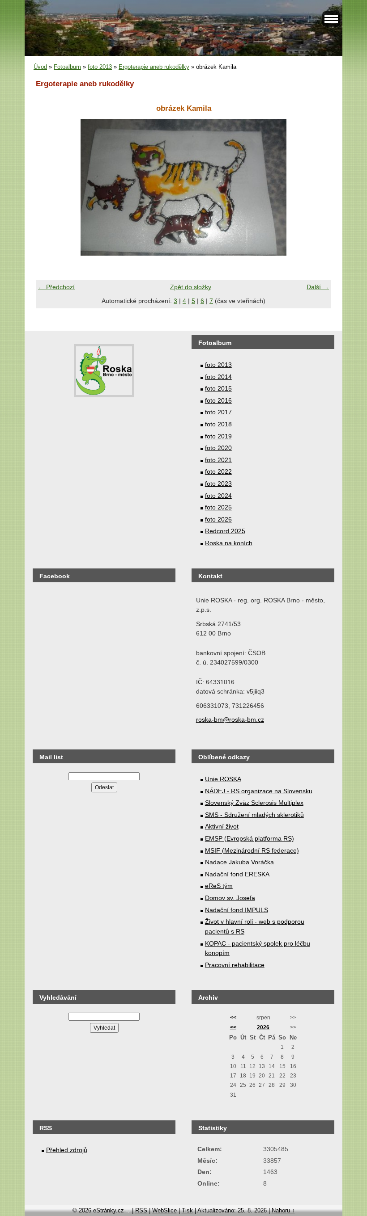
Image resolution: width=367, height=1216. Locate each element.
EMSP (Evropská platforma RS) (249, 838)
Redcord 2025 (225, 530)
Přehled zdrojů (66, 1149)
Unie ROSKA (223, 779)
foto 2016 (218, 400)
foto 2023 (218, 483)
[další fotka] (317, 187)
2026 (263, 1027)
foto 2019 (218, 436)
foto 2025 (218, 507)
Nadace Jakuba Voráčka (239, 862)
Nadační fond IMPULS (236, 909)
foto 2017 (218, 412)
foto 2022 (218, 471)
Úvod (40, 66)
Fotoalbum (67, 66)
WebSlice (164, 1210)
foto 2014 (218, 376)
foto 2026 (218, 519)
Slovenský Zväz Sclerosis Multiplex (254, 802)
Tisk (187, 1210)
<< (233, 1017)
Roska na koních (228, 543)
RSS (141, 1210)
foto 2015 (218, 388)
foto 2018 (218, 424)
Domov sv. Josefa (230, 897)
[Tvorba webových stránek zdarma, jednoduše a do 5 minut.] (129, 1211)
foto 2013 (100, 66)
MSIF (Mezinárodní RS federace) (252, 850)
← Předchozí (56, 286)
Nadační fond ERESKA (237, 874)
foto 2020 (218, 447)
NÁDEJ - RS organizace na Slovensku (258, 791)
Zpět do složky (190, 286)
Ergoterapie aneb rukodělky (154, 66)
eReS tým (219, 885)
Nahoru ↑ (283, 1210)
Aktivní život (222, 826)
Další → (318, 286)
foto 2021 (218, 459)
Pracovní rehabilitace (235, 964)
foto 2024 (218, 495)
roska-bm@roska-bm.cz (230, 719)
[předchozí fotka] (50, 187)
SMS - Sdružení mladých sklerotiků (254, 814)
